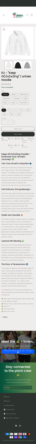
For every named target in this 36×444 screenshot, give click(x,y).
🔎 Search (7, 401)
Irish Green (23, 103)
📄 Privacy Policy (9, 409)
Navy (13, 103)
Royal (5, 103)
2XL (28, 110)
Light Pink (6, 98)
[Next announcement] (33, 3)
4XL (12, 114)
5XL (19, 114)
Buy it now (18, 134)
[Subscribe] (30, 387)
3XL (4, 114)
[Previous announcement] (3, 3)
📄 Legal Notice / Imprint (11, 418)
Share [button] (5, 317)
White (5, 94)
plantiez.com (10, 440)
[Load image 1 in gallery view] (9, 65)
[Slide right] (34, 66)
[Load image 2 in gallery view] (18, 65)
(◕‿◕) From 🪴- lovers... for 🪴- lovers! (24, 440)
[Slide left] (2, 66)
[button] (4, 15)
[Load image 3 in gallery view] (27, 65)
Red (25, 98)
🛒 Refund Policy (9, 405)
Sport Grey (24, 94)
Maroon (17, 98)
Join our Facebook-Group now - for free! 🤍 (18, 351)
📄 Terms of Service (10, 414)
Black (14, 94)
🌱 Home (7, 397)
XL (21, 110)
